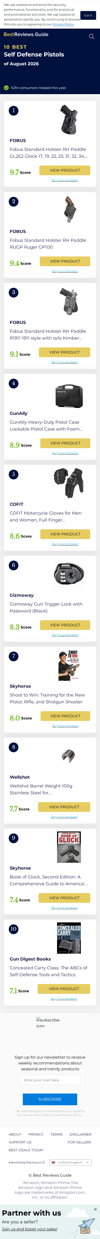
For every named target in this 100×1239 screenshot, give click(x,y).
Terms (57, 1134)
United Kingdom (70, 1162)
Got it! (88, 15)
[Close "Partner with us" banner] (95, 1209)
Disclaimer (80, 1134)
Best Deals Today (26, 1150)
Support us (20, 1142)
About (15, 1134)
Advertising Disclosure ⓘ (26, 1162)
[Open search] (91, 36)
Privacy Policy (63, 24)
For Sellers (79, 1142)
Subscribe (50, 1099)
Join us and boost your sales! (29, 1229)
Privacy (35, 1134)
